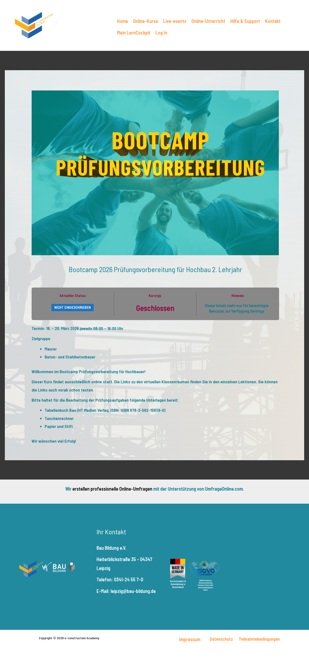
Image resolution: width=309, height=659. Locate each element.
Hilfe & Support (245, 21)
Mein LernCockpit (133, 32)
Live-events (174, 21)
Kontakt (273, 21)
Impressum (189, 639)
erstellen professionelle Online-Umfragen (112, 489)
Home (122, 21)
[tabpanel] (155, 384)
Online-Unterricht (208, 21)
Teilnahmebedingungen (259, 639)
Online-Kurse (145, 21)
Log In (161, 32)
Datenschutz (221, 639)
